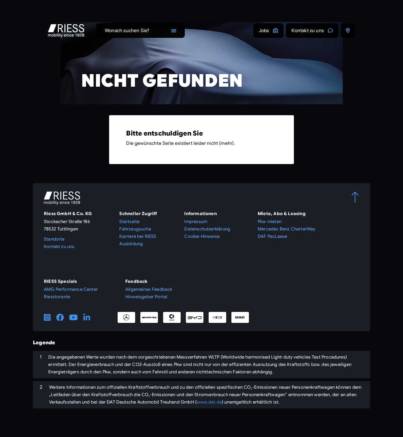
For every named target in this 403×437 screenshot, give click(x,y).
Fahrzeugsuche (135, 229)
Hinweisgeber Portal (146, 297)
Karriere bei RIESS (137, 236)
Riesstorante (57, 297)
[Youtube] (73, 317)
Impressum (195, 221)
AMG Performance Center (71, 289)
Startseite (129, 221)
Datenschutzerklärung (207, 229)
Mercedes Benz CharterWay (286, 229)
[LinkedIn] (86, 317)
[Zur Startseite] (66, 30)
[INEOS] (217, 317)
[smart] (172, 317)
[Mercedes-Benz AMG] (149, 317)
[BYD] (194, 317)
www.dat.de (209, 402)
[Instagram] (47, 317)
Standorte (54, 239)
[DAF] (240, 317)
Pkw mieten (270, 221)
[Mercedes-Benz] (126, 317)
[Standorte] (348, 30)
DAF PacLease (272, 236)
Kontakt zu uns (307, 30)
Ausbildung (131, 244)
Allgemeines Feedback (148, 289)
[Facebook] (60, 317)
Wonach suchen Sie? (127, 30)
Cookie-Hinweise (202, 236)
